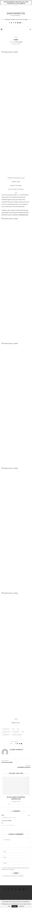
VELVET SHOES (12, 189)
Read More (21, 906)
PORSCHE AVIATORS (16, 185)
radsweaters (16, 731)
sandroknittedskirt (17, 734)
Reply (29, 815)
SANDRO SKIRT (16, 181)
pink (13, 729)
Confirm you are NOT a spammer (13, 876)
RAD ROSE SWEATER (14, 178)
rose (23, 731)
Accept (14, 906)
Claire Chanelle (18, 42)
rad (18, 729)
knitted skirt (6, 729)
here (18, 195)
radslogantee (6, 731)
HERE (22, 189)
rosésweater (6, 734)
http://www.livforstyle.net (8, 825)
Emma (18, 722)
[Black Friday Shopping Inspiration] (16, 786)
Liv (3, 815)
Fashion (16, 37)
